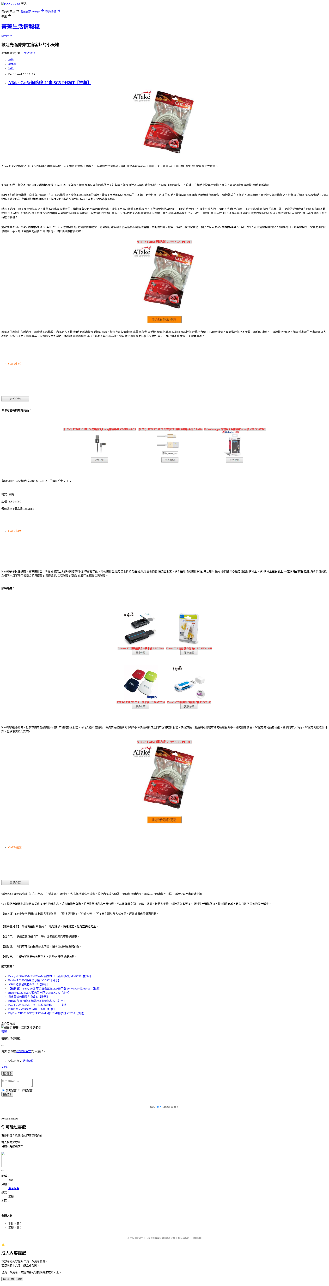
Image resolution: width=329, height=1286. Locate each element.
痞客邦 (20, 1051)
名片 (11, 68)
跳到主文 (6, 36)
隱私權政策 (183, 1238)
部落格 (12, 64)
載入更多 (7, 1073)
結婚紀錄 (28, 1060)
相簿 (11, 59)
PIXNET (139, 1238)
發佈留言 (7, 1094)
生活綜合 (29, 53)
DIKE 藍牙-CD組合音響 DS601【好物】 (32, 1009)
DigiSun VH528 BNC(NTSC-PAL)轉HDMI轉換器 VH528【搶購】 (47, 1013)
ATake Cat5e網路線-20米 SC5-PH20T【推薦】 (49, 82)
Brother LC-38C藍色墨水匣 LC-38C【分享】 (34, 980)
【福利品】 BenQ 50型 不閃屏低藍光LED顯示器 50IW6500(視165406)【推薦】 (55, 988)
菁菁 (4, 1031)
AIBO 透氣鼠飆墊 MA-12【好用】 (28, 984)
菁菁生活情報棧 (20, 26)
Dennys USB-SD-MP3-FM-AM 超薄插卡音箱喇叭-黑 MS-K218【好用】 (50, 976)
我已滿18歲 (8, 1279)
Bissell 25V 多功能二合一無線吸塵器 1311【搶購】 (38, 1005)
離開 (19, 1279)
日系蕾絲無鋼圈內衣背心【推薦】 (28, 996)
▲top (4, 1066)
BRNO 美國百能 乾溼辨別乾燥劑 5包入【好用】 (37, 1000)
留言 (28, 1051)
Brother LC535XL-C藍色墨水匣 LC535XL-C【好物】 (39, 992)
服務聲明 (197, 1238)
